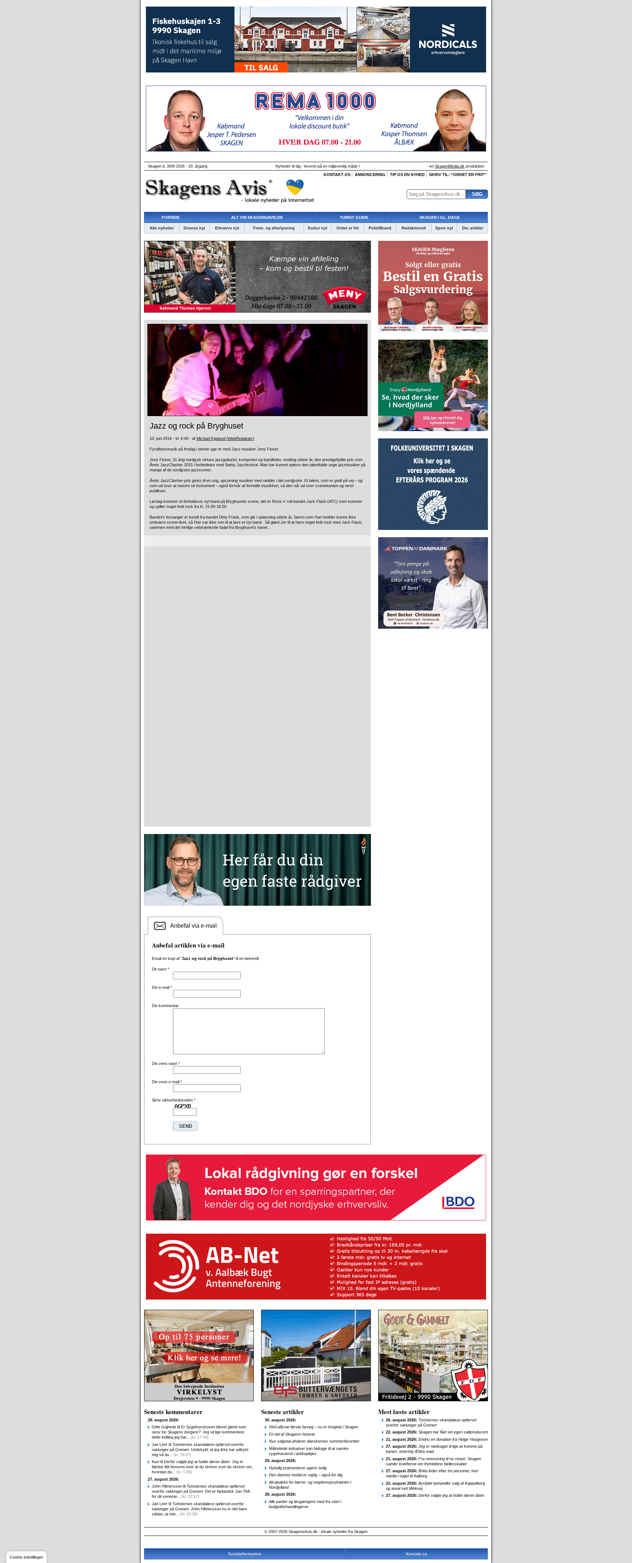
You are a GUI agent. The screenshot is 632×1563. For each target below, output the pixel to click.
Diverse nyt (194, 228)
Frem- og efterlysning (274, 228)
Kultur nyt (317, 228)
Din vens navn (166, 1063)
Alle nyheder (162, 228)
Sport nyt (444, 228)
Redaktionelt (414, 228)
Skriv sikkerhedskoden (173, 1100)
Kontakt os (337, 174)
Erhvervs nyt (227, 228)
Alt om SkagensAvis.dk (257, 217)
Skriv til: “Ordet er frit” (457, 174)
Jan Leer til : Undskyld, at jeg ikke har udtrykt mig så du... (200, 1449)
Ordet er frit (347, 228)
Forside (171, 217)
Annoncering (370, 174)
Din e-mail (162, 987)
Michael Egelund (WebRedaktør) (225, 438)
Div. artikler (472, 228)
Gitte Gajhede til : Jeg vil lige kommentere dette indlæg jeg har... (199, 1432)
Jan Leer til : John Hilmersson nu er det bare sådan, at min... (199, 1509)
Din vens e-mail (167, 1082)
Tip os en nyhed (407, 174)
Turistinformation (245, 1554)
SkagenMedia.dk (449, 166)
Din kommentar (165, 1005)
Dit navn (160, 969)
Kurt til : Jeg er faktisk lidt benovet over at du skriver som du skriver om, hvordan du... (202, 1466)
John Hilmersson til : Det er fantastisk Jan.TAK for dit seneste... (201, 1491)
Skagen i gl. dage (440, 217)
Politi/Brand (380, 228)
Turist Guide (354, 217)
